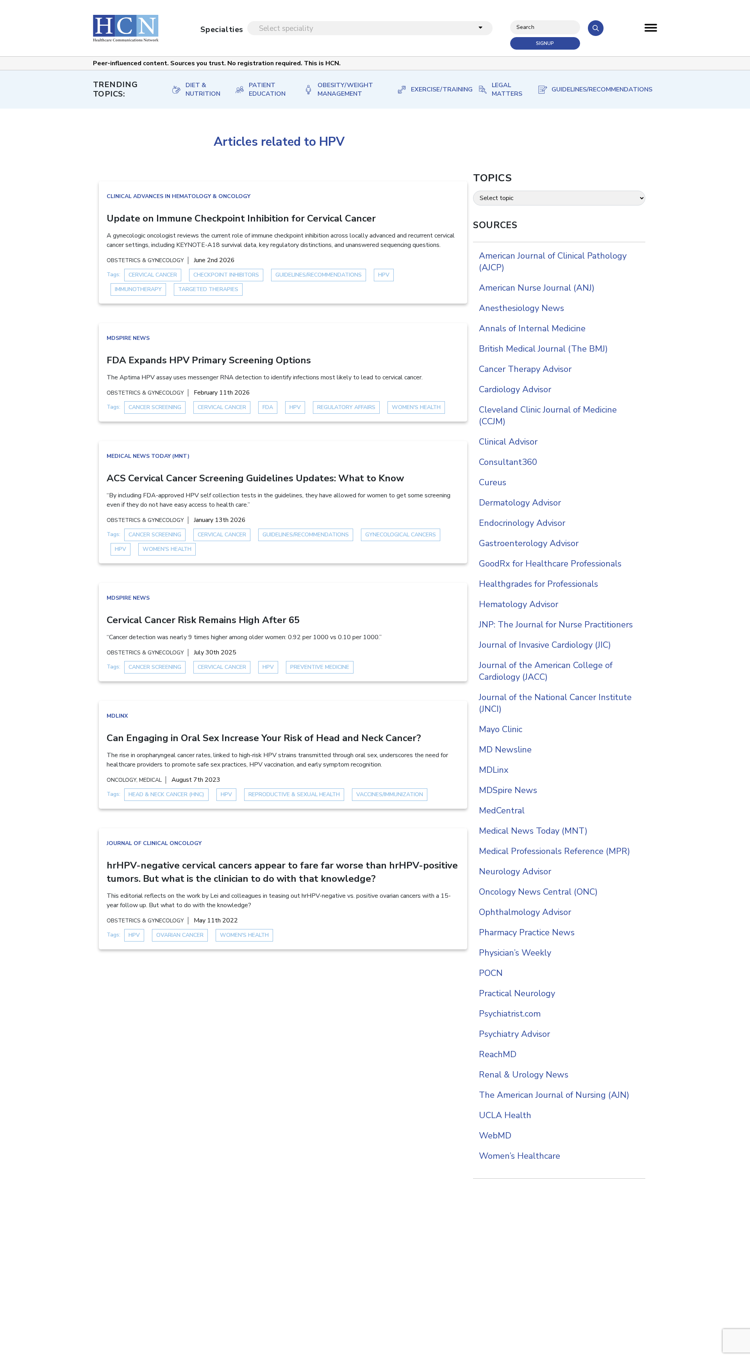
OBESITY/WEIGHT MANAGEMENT (345, 89)
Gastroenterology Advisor (529, 543)
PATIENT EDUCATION (267, 89)
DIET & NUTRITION (202, 89)
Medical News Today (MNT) (148, 456)
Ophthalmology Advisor (525, 912)
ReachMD (497, 1054)
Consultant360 (508, 462)
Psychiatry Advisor (514, 1034)
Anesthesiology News (521, 308)
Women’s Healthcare (519, 1156)
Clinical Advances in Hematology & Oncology (178, 196)
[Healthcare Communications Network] (126, 28)
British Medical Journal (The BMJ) (543, 349)
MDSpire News (128, 338)
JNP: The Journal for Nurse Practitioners (556, 625)
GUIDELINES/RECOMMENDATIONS (597, 89)
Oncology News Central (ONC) (538, 892)
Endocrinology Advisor (522, 523)
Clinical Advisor (508, 442)
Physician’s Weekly (515, 953)
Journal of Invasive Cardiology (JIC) (545, 645)
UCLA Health (505, 1115)
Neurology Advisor (515, 871)
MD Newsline (505, 750)
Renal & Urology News (523, 1075)
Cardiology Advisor (515, 389)
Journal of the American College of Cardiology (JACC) (545, 671)
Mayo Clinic (500, 729)
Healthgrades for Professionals (538, 584)
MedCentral (502, 811)
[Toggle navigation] (651, 29)
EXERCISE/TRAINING (436, 89)
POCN (491, 973)
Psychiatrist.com (510, 1014)
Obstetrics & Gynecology (145, 260)
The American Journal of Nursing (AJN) (554, 1095)
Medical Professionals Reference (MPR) (554, 851)
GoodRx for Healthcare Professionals (550, 564)
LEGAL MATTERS (506, 89)
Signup (545, 43)
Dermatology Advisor (520, 503)
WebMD (495, 1136)
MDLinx (117, 716)
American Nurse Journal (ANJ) (537, 288)
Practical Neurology (517, 993)
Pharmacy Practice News (527, 932)
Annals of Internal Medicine (532, 328)
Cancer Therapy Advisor (525, 369)
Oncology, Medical (134, 780)
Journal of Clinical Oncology (154, 843)
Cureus (492, 482)
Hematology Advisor (518, 604)
